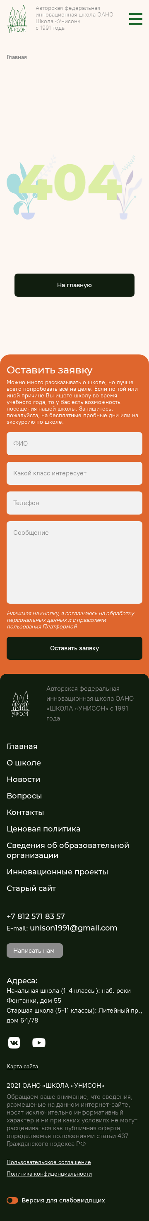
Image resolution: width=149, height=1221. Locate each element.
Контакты (25, 812)
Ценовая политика (44, 829)
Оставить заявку (74, 648)
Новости (23, 779)
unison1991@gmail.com (74, 928)
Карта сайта (22, 1066)
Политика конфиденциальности (49, 1173)
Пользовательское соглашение (49, 1162)
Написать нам (34, 950)
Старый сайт (31, 888)
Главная (17, 57)
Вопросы (24, 796)
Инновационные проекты (57, 871)
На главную (74, 285)
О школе (24, 763)
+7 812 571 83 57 (36, 916)
